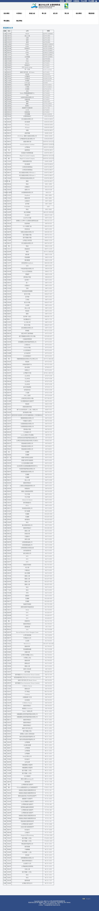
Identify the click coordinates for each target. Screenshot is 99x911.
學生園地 (6, 21)
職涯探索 (91, 13)
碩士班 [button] (55, 13)
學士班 (44, 13)
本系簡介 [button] (19, 13)
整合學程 (19, 21)
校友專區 (79, 13)
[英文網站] (49, 6)
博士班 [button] (67, 13)
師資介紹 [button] (32, 13)
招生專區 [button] (6, 13)
